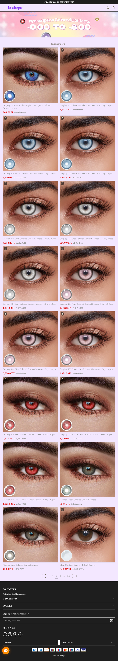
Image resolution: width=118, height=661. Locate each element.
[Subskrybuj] (112, 620)
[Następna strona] (74, 576)
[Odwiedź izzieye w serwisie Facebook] (5, 635)
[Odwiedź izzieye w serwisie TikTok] (15, 635)
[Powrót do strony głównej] (15, 8)
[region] (59, 2)
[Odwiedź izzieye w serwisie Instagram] (10, 635)
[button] (5, 8)
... (64, 576)
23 (68, 576)
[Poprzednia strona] (44, 576)
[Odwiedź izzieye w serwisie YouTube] (20, 635)
